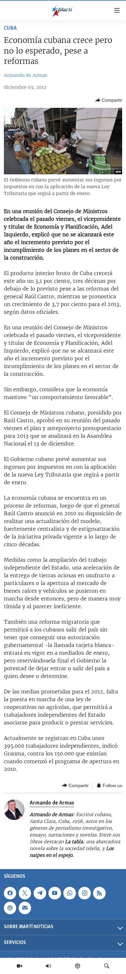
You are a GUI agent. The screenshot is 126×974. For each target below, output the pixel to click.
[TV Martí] (19, 966)
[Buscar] (106, 966)
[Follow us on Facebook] (10, 893)
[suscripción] (25, 908)
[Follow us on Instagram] (84, 893)
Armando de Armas (25, 75)
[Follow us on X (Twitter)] (25, 893)
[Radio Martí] (48, 966)
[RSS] (99, 893)
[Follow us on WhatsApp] (69, 893)
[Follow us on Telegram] (40, 893)
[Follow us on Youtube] (54, 893)
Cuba (10, 28)
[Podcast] (77, 966)
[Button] (108, 100)
